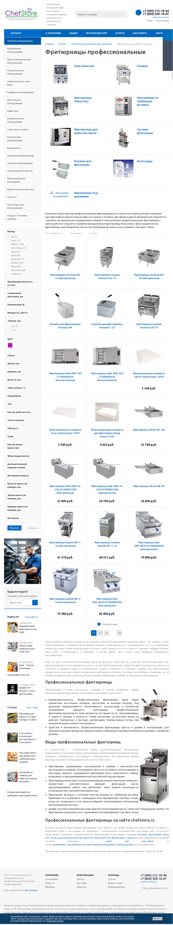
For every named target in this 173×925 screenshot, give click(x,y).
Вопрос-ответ (115, 883)
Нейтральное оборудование (14, 101)
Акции (73, 33)
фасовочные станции (123, 838)
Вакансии (50, 887)
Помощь (113, 875)
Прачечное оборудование (20, 155)
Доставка (82, 883)
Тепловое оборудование (20, 41)
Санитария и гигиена (17, 129)
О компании (53, 33)
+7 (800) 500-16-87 (156, 13)
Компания (51, 875)
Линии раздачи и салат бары (19, 83)
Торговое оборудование (20, 163)
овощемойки (59, 844)
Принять (157, 918)
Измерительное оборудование (15, 120)
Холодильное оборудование (14, 50)
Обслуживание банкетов (20, 171)
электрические (94, 844)
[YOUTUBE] (145, 893)
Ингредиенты (14, 148)
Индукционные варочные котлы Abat (28, 629)
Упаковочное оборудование (14, 139)
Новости (49, 883)
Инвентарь (12, 111)
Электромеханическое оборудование (19, 61)
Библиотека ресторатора (20, 189)
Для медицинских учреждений (16, 180)
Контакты (162, 33)
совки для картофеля (130, 841)
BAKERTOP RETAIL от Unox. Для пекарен (27, 691)
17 (119, 633)
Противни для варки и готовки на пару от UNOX (28, 716)
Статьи (112, 879)
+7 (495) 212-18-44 (156, 10)
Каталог (16, 33)
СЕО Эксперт (31, 890)
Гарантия (81, 887)
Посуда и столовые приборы (17, 217)
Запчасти (12, 197)
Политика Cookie (54, 921)
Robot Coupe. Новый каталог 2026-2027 (27, 648)
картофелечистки (76, 844)
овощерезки (108, 844)
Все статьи (32, 707)
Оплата (80, 879)
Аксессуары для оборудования (15, 206)
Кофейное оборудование (20, 92)
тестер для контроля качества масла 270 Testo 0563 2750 (80, 838)
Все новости (31, 617)
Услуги (119, 33)
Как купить (140, 33)
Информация (85, 875)
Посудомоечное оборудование (15, 72)
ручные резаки (125, 844)
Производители (96, 33)
